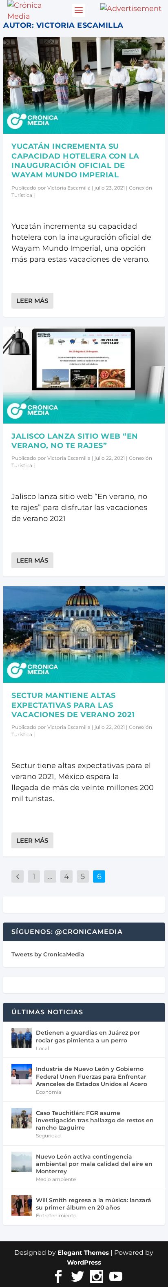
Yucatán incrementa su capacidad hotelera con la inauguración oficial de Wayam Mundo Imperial (75, 160)
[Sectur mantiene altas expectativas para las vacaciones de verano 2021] (84, 634)
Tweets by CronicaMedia (47, 954)
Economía (48, 1092)
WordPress (84, 1262)
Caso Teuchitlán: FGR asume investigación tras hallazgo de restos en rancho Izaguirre (95, 1120)
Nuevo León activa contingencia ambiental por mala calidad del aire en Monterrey (94, 1164)
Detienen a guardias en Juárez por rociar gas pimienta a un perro (88, 1036)
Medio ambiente (56, 1179)
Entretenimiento (56, 1215)
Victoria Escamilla (69, 188)
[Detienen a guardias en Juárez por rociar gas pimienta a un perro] (21, 1038)
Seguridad (48, 1135)
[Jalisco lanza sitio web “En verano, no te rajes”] (84, 375)
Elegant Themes (83, 1252)
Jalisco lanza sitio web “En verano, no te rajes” (74, 441)
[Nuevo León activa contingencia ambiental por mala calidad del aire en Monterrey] (21, 1162)
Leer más (32, 301)
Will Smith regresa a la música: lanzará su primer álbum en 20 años (93, 1203)
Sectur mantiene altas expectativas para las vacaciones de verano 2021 (73, 705)
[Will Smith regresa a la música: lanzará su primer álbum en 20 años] (21, 1205)
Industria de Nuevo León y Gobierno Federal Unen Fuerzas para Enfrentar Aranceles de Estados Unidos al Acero (91, 1076)
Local (42, 1048)
